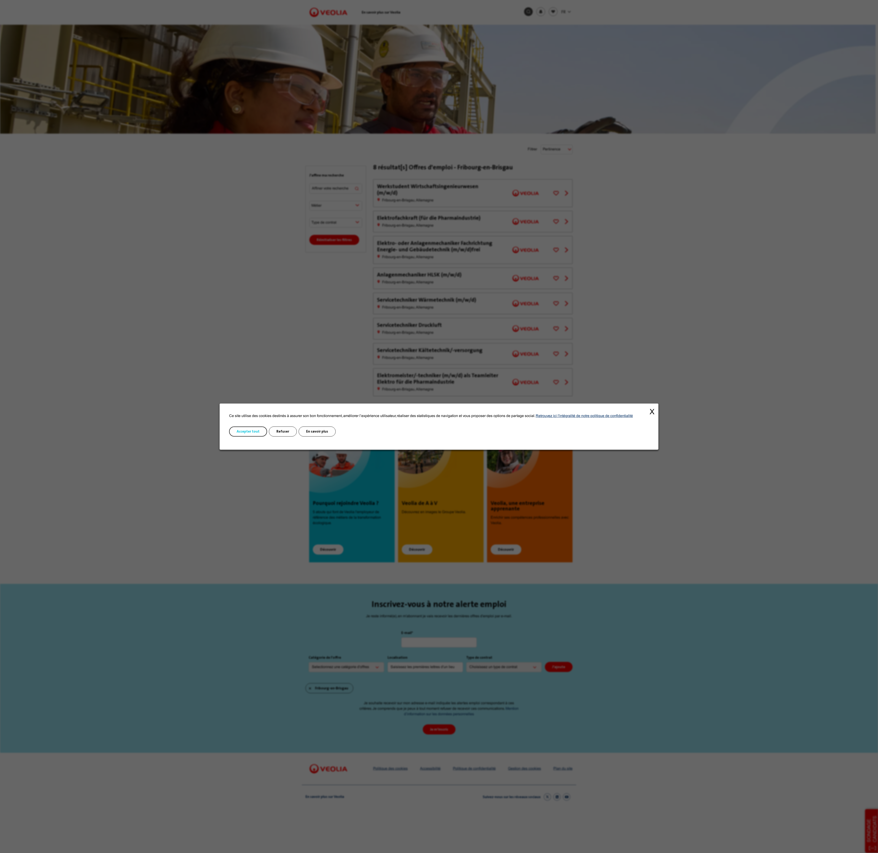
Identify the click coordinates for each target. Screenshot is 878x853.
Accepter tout (248, 431)
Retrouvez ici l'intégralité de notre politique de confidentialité (584, 416)
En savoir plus (317, 431)
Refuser (282, 431)
